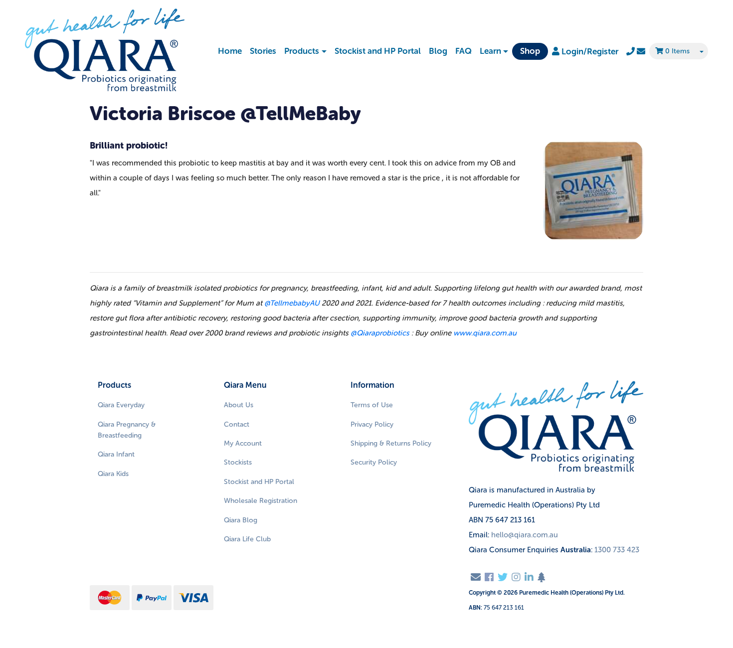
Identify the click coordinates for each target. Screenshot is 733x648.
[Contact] (635, 51)
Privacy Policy (372, 424)
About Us (238, 405)
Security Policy (374, 462)
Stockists (238, 462)
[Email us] (476, 577)
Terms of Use (372, 405)
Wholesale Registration (260, 500)
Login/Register (588, 51)
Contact (236, 424)
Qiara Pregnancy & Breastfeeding (127, 430)
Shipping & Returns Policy (391, 443)
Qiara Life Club (247, 539)
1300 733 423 (616, 549)
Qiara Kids (113, 474)
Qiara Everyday (121, 405)
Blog (438, 51)
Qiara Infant (116, 454)
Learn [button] (490, 51)
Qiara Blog (240, 520)
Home (230, 51)
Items (677, 51)
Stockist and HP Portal (378, 51)
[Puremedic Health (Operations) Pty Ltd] (104, 50)
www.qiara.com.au (485, 332)
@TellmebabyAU (292, 303)
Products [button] (301, 51)
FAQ (463, 51)
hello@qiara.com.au (524, 534)
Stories (263, 51)
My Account (243, 443)
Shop (530, 51)
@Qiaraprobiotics (380, 332)
